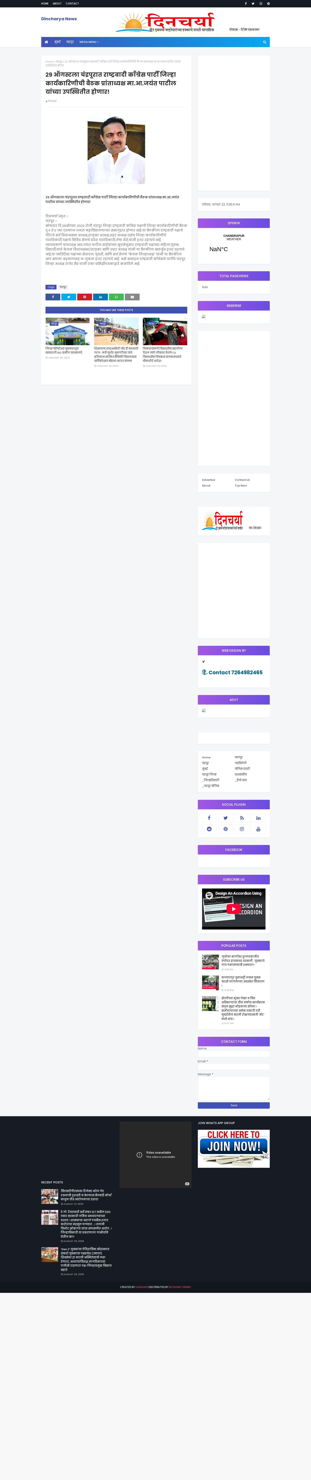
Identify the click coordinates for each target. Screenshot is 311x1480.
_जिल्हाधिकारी (210, 780)
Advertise (208, 480)
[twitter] (253, 3)
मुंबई (205, 769)
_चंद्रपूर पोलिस (210, 786)
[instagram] (261, 3)
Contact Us (242, 480)
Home (44, 3)
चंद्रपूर (59, 61)
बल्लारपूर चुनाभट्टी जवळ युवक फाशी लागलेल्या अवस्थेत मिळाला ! (243, 982)
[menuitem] (46, 42)
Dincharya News (59, 19)
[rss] (242, 818)
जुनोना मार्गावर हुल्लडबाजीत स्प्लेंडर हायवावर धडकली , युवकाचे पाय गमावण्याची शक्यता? (243, 961)
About (57, 3)
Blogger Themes (180, 1287)
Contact (72, 3)
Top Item (241, 486)
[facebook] (246, 3)
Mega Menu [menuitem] (88, 42)
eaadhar (141, 1287)
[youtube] (258, 828)
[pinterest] (268, 3)
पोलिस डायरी (242, 769)
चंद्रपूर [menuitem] (70, 42)
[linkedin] (258, 818)
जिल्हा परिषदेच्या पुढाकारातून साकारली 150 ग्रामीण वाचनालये (63, 351)
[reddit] (209, 828)
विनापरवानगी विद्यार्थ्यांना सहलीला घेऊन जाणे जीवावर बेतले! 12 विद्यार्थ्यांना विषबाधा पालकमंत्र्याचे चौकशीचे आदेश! (162, 355)
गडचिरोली (240, 763)
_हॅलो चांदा (241, 780)
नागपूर (239, 757)
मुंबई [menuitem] (57, 42)
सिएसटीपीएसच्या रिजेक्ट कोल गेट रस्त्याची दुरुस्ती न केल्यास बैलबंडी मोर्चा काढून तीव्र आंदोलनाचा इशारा (86, 1195)
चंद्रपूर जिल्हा (209, 775)
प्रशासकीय (241, 775)
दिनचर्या (52, 101)
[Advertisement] (234, 123)
